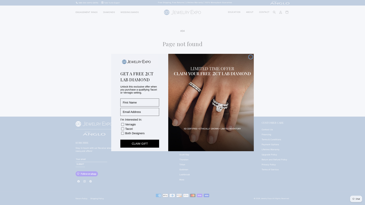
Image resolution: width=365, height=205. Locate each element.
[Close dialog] (251, 57)
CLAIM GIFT (140, 143)
